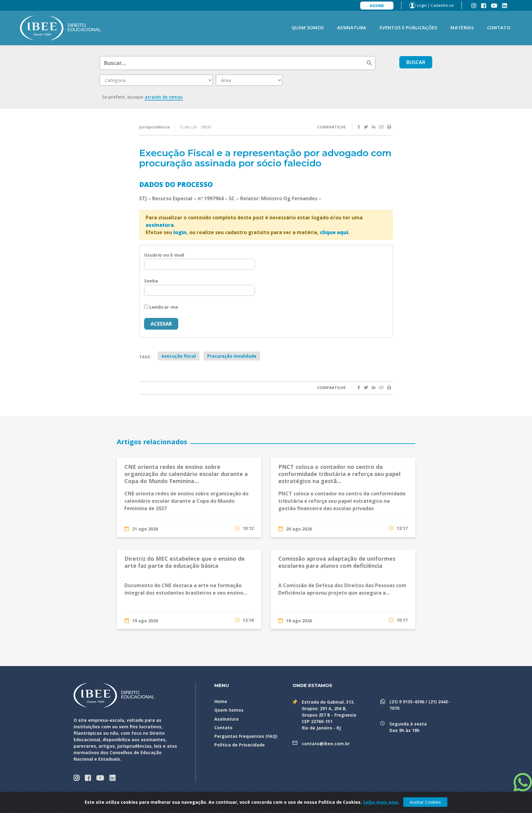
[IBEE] (60, 27)
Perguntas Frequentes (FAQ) (245, 736)
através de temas (164, 97)
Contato (498, 27)
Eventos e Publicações (408, 27)
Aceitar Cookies (425, 802)
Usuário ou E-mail (164, 255)
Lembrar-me (163, 307)
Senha (151, 281)
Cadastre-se (442, 5)
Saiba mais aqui (380, 802)
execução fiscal (178, 356)
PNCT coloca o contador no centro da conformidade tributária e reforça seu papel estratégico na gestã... (339, 474)
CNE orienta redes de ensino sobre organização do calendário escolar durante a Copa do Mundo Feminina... (186, 474)
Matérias (461, 27)
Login (422, 5)
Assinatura (351, 27)
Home (220, 701)
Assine (377, 5)
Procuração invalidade (231, 356)
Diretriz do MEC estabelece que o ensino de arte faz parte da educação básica (184, 562)
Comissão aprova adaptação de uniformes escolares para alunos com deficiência (336, 562)
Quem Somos (308, 27)
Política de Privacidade (239, 745)
